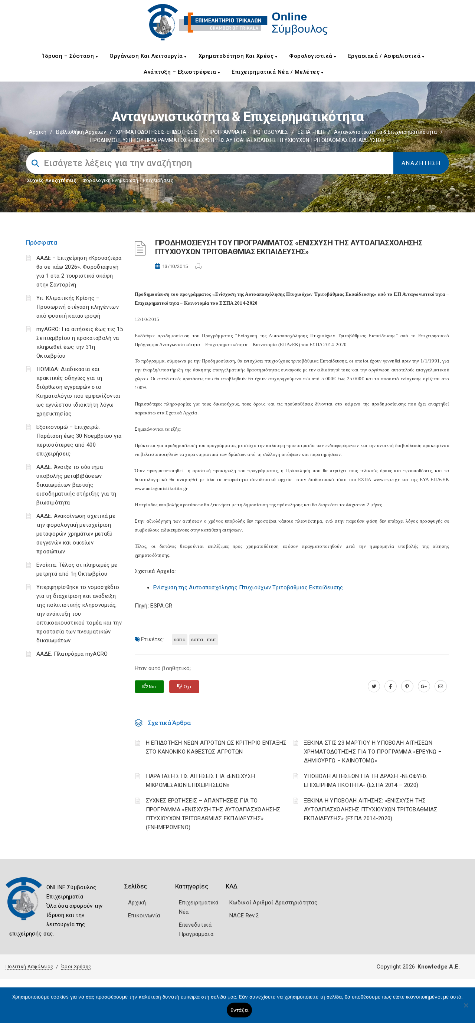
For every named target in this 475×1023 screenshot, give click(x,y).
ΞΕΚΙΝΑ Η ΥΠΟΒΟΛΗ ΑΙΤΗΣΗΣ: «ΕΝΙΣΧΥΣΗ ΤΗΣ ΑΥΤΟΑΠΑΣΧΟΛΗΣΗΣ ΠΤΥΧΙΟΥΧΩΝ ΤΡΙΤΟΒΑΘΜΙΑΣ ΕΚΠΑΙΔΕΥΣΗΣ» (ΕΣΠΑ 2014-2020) (371, 809)
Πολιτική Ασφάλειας (29, 966)
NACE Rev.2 (244, 915)
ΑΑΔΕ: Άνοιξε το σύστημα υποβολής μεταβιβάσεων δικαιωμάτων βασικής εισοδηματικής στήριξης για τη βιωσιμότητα (76, 485)
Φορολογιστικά (311, 56)
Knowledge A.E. (438, 966)
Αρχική (37, 132)
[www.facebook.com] (390, 686)
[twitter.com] (374, 686)
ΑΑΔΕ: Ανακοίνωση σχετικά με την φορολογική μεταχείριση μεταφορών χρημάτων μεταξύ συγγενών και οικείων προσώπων (75, 534)
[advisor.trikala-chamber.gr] (440, 686)
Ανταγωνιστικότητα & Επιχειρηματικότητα (385, 132)
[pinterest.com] (407, 686)
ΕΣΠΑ (180, 639)
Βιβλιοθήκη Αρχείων (81, 132)
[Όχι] (465, 1009)
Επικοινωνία (144, 915)
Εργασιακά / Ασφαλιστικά (385, 56)
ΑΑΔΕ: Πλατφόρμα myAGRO (72, 653)
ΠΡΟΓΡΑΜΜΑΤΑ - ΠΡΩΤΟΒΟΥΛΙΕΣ (247, 132)
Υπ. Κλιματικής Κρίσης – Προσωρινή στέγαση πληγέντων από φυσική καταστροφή (77, 307)
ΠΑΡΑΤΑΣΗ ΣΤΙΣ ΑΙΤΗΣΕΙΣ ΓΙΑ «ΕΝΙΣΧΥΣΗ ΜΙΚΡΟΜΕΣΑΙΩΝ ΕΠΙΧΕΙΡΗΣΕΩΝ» (200, 780)
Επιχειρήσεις (158, 180)
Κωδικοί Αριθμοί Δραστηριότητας (273, 902)
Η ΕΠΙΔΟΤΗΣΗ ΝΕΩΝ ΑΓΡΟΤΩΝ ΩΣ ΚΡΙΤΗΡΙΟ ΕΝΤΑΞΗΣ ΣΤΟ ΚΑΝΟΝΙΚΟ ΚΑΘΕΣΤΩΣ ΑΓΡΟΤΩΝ (216, 747)
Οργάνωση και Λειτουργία (146, 56)
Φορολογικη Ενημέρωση (110, 180)
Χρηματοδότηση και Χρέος (237, 56)
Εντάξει (239, 1010)
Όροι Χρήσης (76, 966)
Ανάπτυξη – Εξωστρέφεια (181, 72)
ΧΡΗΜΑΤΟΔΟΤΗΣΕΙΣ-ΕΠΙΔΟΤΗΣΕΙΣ (157, 132)
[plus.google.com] (424, 686)
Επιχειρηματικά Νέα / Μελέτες (276, 72)
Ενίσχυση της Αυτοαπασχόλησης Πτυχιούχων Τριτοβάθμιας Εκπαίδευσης (248, 587)
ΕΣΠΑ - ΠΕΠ (311, 132)
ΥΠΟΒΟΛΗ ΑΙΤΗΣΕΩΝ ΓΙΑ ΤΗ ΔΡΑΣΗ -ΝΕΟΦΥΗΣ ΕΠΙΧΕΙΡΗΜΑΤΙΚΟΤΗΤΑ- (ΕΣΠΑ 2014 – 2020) (366, 780)
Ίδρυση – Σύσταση (69, 56)
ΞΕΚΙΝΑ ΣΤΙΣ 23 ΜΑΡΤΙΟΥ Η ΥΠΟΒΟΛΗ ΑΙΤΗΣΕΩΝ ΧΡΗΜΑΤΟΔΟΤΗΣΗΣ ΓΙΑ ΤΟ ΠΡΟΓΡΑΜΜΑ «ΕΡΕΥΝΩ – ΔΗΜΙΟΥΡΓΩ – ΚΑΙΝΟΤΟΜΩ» (373, 751)
